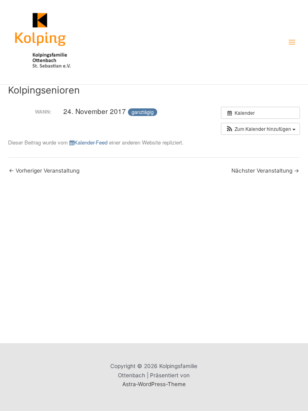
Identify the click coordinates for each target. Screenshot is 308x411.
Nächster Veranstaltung (265, 171)
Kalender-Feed (90, 142)
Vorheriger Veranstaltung (44, 171)
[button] (260, 128)
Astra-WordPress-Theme (154, 384)
